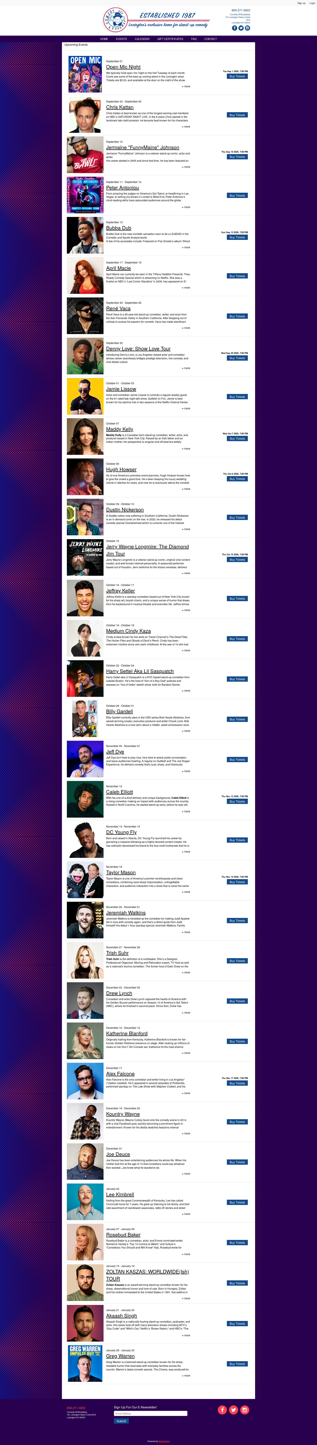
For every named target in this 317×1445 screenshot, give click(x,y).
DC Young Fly (121, 831)
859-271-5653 (241, 10)
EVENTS (121, 39)
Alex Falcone (120, 1073)
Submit (121, 1421)
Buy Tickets (237, 76)
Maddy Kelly (119, 428)
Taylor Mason (121, 872)
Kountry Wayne (123, 1113)
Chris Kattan (120, 106)
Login (312, 3)
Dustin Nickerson (125, 509)
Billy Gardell (119, 711)
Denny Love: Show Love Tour (138, 348)
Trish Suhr (117, 952)
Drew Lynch (119, 992)
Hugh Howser (121, 469)
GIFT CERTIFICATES (170, 39)
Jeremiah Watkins (126, 912)
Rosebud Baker (123, 1234)
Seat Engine (164, 1441)
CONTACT (210, 39)
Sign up (301, 3)
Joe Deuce (118, 1153)
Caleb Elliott (119, 791)
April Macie (118, 267)
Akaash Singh (121, 1315)
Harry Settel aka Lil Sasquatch (140, 670)
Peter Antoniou (122, 187)
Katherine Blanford (127, 1033)
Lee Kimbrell (120, 1194)
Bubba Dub (118, 227)
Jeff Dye (115, 751)
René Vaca (118, 308)
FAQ (193, 39)
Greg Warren (120, 1355)
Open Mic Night (123, 66)
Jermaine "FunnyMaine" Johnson (142, 147)
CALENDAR (142, 39)
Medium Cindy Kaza (128, 630)
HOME (104, 39)
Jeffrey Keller (120, 590)
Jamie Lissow (121, 388)
